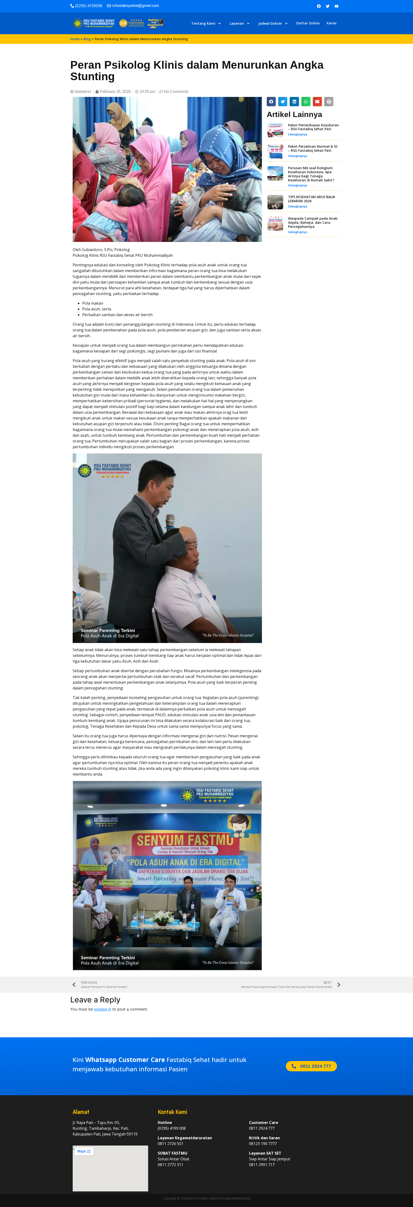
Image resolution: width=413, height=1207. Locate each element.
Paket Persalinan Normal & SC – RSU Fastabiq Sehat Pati (313, 148)
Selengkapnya (297, 134)
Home (75, 39)
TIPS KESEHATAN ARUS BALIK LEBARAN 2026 (311, 199)
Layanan (237, 23)
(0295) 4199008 (88, 5)
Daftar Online (308, 23)
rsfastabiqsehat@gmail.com (135, 5)
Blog (87, 39)
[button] (271, 101)
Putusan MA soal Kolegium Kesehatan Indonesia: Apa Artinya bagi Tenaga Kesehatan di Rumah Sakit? (311, 174)
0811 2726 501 (170, 1143)
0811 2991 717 (262, 1164)
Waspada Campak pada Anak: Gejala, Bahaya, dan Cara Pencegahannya (313, 222)
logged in (102, 1009)
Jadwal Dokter (270, 23)
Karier (332, 23)
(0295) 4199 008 (172, 1128)
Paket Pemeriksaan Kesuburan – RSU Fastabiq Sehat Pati (313, 127)
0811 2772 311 (170, 1164)
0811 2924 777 (262, 1128)
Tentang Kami (203, 23)
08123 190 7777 (263, 1143)
